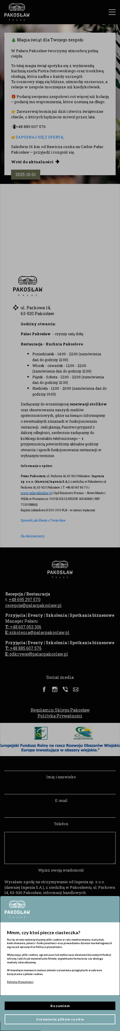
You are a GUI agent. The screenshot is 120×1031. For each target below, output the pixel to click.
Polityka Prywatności (20, 981)
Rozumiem (60, 1006)
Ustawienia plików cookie (60, 1019)
